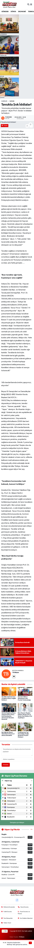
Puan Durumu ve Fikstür (24, 912)
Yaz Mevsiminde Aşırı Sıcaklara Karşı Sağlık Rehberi (9, 698)
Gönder (5, 765)
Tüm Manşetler (8, 918)
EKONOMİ (22, 11)
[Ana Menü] (31, 4)
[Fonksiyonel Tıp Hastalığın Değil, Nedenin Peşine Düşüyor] (25, 727)
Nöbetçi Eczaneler (9, 907)
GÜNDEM (4, 11)
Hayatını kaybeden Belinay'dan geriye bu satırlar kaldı (17, 944)
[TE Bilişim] (6, 674)
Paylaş (6, 125)
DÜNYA (13, 11)
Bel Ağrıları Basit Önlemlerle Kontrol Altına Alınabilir (8, 734)
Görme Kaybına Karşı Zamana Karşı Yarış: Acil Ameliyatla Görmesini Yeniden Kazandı (8, 716)
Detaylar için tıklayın (17, 822)
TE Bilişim (15, 672)
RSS (5, 931)
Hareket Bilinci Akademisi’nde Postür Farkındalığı (24, 698)
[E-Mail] (13, 676)
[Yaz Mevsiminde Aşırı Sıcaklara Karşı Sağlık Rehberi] (9, 691)
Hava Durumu (24, 907)
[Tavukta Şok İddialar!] (17, 122)
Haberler (4, 101)
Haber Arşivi (7, 923)
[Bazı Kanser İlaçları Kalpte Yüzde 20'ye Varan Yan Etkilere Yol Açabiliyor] (25, 707)
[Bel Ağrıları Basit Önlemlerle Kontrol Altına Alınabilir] (9, 727)
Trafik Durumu (7, 911)
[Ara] (28, 4)
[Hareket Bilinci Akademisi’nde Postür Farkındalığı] (25, 691)
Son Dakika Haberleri (26, 918)
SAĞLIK (12, 101)
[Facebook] (17, 900)
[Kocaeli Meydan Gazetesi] (9, 4)
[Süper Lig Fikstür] (31, 829)
